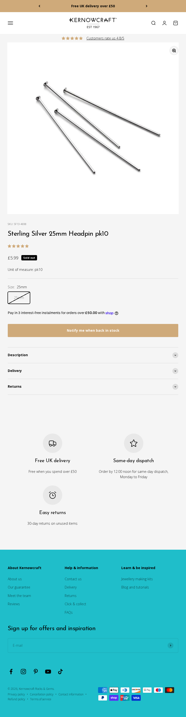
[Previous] (39, 6)
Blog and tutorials (135, 587)
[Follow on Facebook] (11, 671)
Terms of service (40, 699)
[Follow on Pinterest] (35, 671)
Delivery (71, 587)
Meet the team (19, 595)
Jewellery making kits (137, 579)
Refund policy (16, 699)
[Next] (146, 6)
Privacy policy (16, 694)
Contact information (71, 694)
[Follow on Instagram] (23, 671)
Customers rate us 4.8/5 (105, 38)
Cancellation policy (42, 694)
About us (15, 579)
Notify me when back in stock (93, 330)
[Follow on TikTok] (60, 671)
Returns (71, 595)
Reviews (14, 604)
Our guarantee (19, 587)
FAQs (69, 612)
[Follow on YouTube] (48, 671)
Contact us (73, 579)
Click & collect (75, 604)
